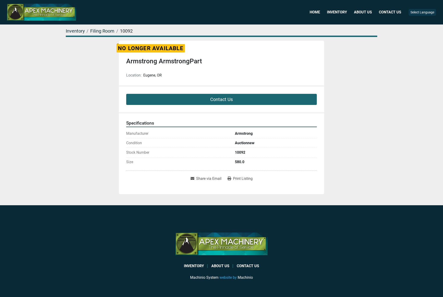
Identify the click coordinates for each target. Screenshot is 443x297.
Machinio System (204, 277)
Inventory (337, 12)
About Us (363, 12)
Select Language (422, 12)
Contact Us (390, 12)
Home (315, 12)
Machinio (245, 277)
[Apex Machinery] (221, 244)
